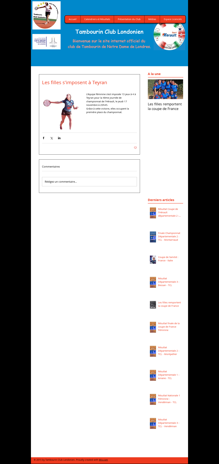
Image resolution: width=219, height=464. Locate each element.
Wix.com (103, 459)
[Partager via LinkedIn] (59, 137)
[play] (179, 47)
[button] (169, 34)
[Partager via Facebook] (43, 137)
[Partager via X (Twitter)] (51, 137)
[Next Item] (178, 89)
